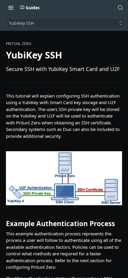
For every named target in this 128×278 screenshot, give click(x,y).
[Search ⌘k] (120, 7)
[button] (64, 178)
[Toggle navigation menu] (10, 7)
